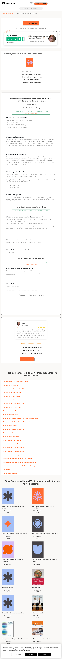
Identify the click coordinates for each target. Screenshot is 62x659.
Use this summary (31, 23)
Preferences (18, 654)
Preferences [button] (27, 650)
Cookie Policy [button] (49, 649)
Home (5, 13)
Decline (31, 654)
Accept (44, 654)
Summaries (11, 13)
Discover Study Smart (41, 3)
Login (31, 3)
